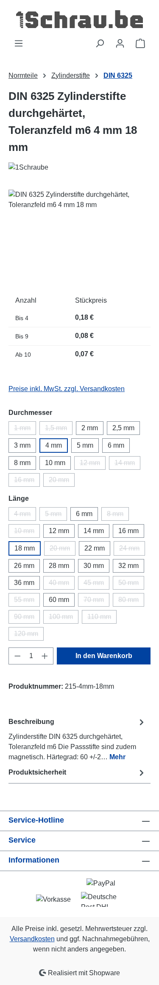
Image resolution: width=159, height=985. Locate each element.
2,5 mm (123, 427)
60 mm (59, 599)
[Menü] (18, 43)
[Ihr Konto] (120, 43)
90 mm (27, 618)
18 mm (24, 548)
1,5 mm (59, 429)
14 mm (127, 464)
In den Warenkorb (103, 655)
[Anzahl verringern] (17, 655)
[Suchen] (99, 43)
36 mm (24, 582)
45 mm (96, 584)
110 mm (102, 618)
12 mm (93, 464)
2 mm (89, 427)
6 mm (116, 445)
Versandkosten (32, 938)
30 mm (94, 565)
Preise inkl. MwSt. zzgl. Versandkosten (66, 388)
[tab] (77, 739)
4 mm (53, 445)
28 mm (59, 565)
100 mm (63, 618)
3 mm (22, 445)
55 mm (27, 601)
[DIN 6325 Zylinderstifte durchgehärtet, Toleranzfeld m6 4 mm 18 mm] (79, 237)
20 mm (62, 481)
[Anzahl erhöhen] (45, 655)
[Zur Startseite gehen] (79, 19)
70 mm (96, 601)
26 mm (24, 565)
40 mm (62, 584)
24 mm (132, 550)
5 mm (85, 445)
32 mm (128, 565)
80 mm (131, 601)
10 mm (55, 462)
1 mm (25, 429)
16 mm (27, 481)
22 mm (94, 548)
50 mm (131, 584)
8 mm (22, 462)
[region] (79, 237)
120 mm (29, 635)
